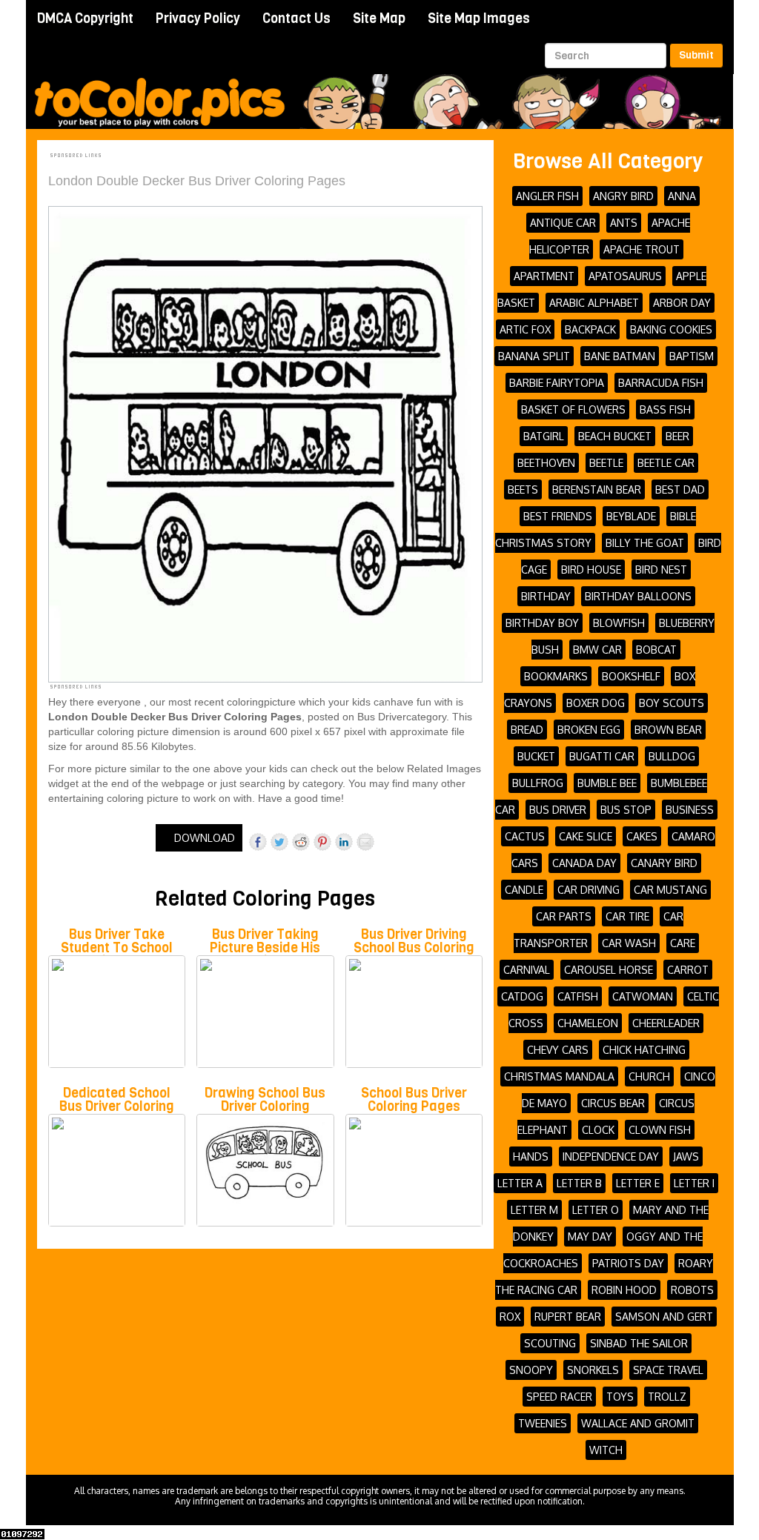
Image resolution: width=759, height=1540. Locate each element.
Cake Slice (585, 836)
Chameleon (587, 1023)
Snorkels (593, 1370)
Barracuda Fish (660, 382)
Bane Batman (619, 356)
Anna (682, 196)
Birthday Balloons (638, 596)
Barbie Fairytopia (556, 382)
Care (682, 943)
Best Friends (557, 516)
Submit (696, 55)
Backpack (590, 329)
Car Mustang (670, 889)
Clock (598, 1130)
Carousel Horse (608, 969)
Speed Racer (559, 1396)
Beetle (606, 463)
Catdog (522, 996)
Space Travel (668, 1370)
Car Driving (588, 889)
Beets (523, 489)
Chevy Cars (558, 1049)
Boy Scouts (671, 703)
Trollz (667, 1396)
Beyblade (631, 516)
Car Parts (563, 916)
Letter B (579, 1183)
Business (690, 809)
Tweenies (542, 1423)
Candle (524, 889)
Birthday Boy (542, 623)
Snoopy (531, 1370)
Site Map (379, 18)
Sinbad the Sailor (639, 1343)
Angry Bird (623, 196)
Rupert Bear (567, 1316)
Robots (692, 1290)
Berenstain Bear (596, 489)
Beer (677, 436)
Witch (606, 1450)
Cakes (641, 836)
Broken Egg (588, 729)
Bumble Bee (607, 783)
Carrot (688, 969)
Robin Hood (624, 1290)
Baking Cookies (671, 329)
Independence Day (611, 1156)
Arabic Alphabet (594, 302)
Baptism (691, 356)
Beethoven (546, 463)
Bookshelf (631, 676)
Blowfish (619, 623)
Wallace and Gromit (638, 1423)
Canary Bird (664, 863)
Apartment (544, 276)
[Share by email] (365, 842)
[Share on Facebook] (258, 842)
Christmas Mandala (559, 1076)
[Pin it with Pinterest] (322, 842)
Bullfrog (537, 783)
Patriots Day (628, 1263)
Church (649, 1076)
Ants (623, 222)
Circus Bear (613, 1103)
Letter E (638, 1183)
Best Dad (680, 489)
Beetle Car (666, 463)
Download (203, 838)
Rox (510, 1316)
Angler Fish (547, 196)
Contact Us (296, 18)
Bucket (536, 756)
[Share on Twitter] (279, 842)
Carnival (526, 969)
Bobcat (656, 649)
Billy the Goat (645, 543)
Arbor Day (682, 302)
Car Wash (629, 943)
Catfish (577, 996)
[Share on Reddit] (301, 842)
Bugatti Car (601, 756)
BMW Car (597, 649)
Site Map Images (479, 18)
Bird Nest (661, 569)
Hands (530, 1156)
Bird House (591, 569)
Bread (527, 729)
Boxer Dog (595, 703)
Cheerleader (666, 1023)
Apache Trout (641, 249)
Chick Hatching (644, 1049)
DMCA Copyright (85, 18)
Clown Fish (660, 1130)
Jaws (686, 1156)
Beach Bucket (615, 436)
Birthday (546, 596)
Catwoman (642, 996)
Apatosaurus (625, 276)
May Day (590, 1236)
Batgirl (543, 436)
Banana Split (534, 356)
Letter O (595, 1210)
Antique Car (563, 222)
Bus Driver (557, 809)
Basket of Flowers (573, 409)
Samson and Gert (664, 1316)
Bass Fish (665, 409)
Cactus (525, 836)
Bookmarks (556, 676)
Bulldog (672, 756)
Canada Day (584, 863)
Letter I (694, 1183)
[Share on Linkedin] (344, 842)
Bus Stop (626, 809)
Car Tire (627, 916)
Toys (620, 1396)
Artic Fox (525, 329)
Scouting (550, 1343)
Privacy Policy (198, 18)
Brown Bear (668, 729)
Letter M (534, 1210)
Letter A (520, 1183)
